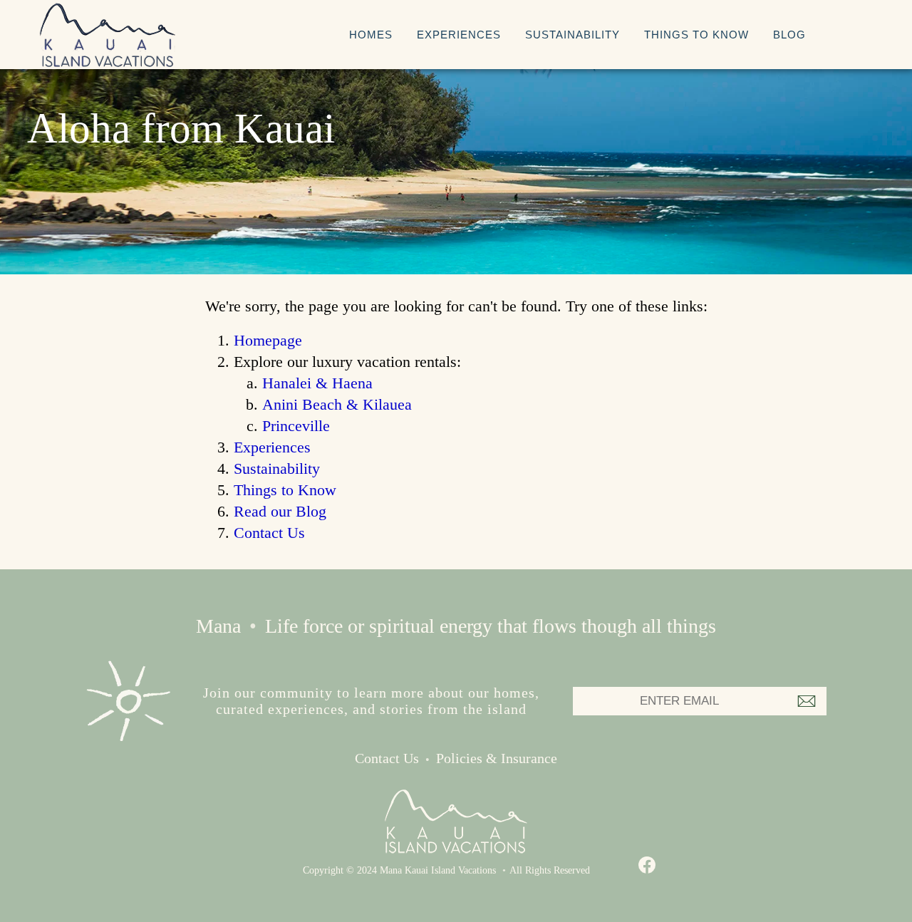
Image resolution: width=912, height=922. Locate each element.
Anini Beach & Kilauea (337, 404)
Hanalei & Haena (317, 383)
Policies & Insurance (496, 758)
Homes (371, 35)
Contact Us (269, 533)
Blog (789, 35)
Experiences (459, 35)
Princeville (296, 426)
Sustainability (572, 35)
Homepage (268, 340)
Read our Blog (280, 511)
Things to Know (696, 35)
